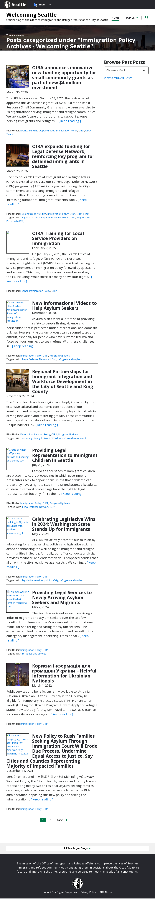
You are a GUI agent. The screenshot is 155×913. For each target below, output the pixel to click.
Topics (130, 17)
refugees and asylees (70, 359)
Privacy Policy (88, 892)
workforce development (72, 438)
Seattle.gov (10, 1)
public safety (51, 580)
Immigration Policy (66, 130)
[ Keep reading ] (69, 121)
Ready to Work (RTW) (46, 438)
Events (24, 130)
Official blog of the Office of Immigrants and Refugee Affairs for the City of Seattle (57, 20)
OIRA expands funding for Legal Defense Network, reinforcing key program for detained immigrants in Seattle (63, 156)
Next (60, 820)
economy (27, 438)
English (43, 4)
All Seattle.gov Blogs (76, 848)
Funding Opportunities (42, 130)
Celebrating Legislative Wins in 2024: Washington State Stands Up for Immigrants (63, 524)
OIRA (81, 130)
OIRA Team (83, 214)
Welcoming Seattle (31, 14)
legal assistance (31, 217)
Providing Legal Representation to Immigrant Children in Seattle (64, 455)
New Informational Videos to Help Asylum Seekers (64, 305)
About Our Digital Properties (60, 892)
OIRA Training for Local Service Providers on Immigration (58, 238)
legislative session (32, 580)
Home (115, 17)
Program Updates (59, 355)
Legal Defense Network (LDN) (58, 217)
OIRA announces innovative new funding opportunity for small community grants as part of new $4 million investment (64, 77)
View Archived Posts (118, 78)
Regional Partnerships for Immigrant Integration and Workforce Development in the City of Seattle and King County (62, 381)
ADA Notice (106, 892)
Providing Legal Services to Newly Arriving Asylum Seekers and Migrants (62, 597)
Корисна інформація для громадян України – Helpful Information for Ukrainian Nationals (64, 673)
